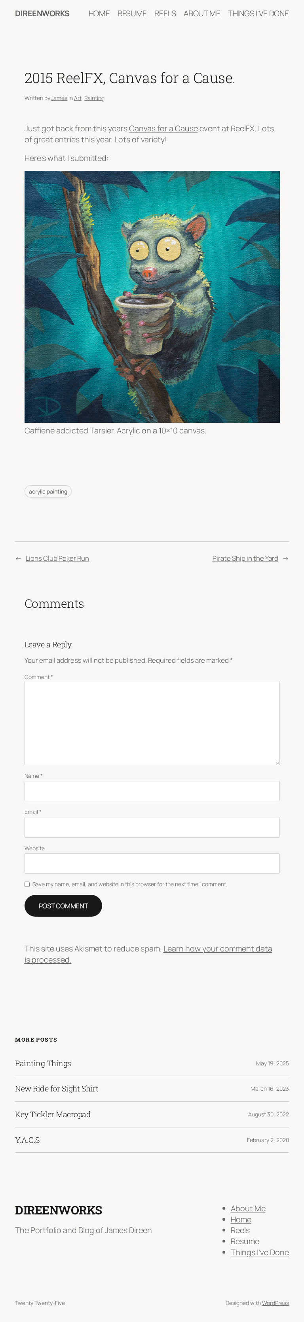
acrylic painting (48, 491)
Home (241, 1219)
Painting (94, 98)
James (59, 98)
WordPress (275, 1303)
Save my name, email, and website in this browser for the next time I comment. (129, 884)
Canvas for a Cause (163, 128)
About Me (248, 1208)
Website (35, 848)
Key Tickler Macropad (53, 1114)
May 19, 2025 (272, 1063)
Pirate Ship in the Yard (245, 558)
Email (33, 811)
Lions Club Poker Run (57, 558)
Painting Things (43, 1063)
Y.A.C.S (27, 1140)
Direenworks (42, 13)
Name (34, 775)
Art (78, 98)
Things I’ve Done (260, 1252)
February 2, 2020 (268, 1140)
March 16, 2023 (270, 1088)
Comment (39, 677)
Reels (240, 1230)
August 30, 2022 (268, 1114)
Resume (245, 1241)
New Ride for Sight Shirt (56, 1088)
